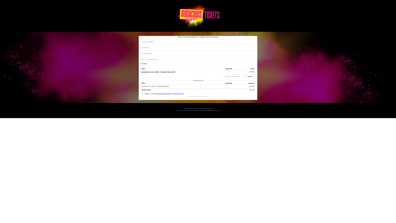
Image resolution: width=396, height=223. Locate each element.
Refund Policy (179, 94)
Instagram (184, 110)
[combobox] (143, 59)
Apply (250, 76)
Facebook (178, 110)
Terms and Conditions (162, 94)
